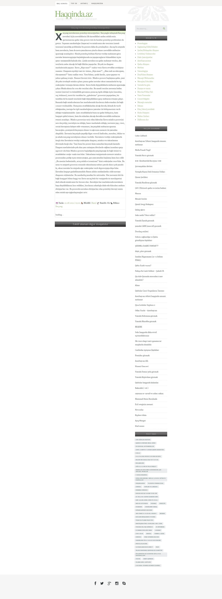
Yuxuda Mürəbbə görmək (145, 321)
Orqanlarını (140, 483)
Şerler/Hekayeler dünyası (148, 50)
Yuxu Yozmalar (143, 95)
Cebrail (138, 486)
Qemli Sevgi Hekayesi (144, 204)
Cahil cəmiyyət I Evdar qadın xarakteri (150, 450)
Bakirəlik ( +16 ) (141, 388)
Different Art (143, 120)
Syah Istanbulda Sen (151, 537)
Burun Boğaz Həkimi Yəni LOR (146, 493)
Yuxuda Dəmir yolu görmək (146, 372)
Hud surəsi (139, 426)
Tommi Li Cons (159, 533)
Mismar (162, 513)
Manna (138, 194)
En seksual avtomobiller (145, 446)
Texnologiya (142, 71)
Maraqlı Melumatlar (145, 78)
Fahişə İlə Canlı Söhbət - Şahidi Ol (149, 271)
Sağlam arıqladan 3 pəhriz (145, 517)
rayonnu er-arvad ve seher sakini (149, 394)
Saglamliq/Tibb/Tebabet (147, 47)
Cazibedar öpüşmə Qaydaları (147, 350)
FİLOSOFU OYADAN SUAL (155, 483)
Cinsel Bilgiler (143, 99)
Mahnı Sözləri (143, 116)
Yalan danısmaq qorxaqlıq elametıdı (149, 550)
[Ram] (93, 203)
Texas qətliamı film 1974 (144, 520)
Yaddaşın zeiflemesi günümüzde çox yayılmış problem (148, 470)
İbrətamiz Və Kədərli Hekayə (146, 513)
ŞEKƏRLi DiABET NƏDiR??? (146, 246)
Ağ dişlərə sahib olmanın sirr (147, 497)
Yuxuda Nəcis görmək (144, 155)
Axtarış (84, 3)
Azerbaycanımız (144, 61)
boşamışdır (140, 463)
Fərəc (138, 453)
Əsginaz (158, 530)
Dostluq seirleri (141, 232)
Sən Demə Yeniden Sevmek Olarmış (148, 565)
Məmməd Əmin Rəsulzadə (146, 399)
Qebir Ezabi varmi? (143, 266)
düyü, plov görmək (143, 251)
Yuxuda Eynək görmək (144, 221)
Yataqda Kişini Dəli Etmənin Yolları (150, 172)
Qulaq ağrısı (140, 210)
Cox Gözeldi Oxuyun (143, 439)
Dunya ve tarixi (143, 88)
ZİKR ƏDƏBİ (139, 533)
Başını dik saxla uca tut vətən (147, 460)
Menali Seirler (141, 199)
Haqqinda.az (73, 13)
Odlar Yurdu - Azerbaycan (146, 311)
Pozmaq (153, 503)
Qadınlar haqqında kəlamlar (146, 383)
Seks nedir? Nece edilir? (145, 215)
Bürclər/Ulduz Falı (145, 92)
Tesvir (138, 559)
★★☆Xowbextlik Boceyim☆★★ (148, 161)
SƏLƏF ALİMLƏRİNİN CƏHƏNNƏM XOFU (148, 456)
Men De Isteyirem (142, 503)
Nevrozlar (139, 410)
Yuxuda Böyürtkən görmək (146, 377)
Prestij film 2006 (141, 543)
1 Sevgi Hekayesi (141, 475)
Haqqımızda (97, 3)
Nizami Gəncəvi (141, 366)
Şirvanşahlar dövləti (143, 166)
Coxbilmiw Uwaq (151, 507)
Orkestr (162, 503)
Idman (140, 106)
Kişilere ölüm (140, 415)
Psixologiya (142, 43)
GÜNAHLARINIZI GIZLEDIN (144, 510)
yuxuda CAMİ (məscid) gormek (148, 226)
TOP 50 (74, 3)
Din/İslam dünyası (145, 75)
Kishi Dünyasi (143, 113)
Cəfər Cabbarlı (141, 136)
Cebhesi (138, 537)
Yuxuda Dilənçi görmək (144, 527)
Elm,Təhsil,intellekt (145, 109)
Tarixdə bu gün (143, 85)
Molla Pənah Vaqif (142, 150)
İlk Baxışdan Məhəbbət (144, 547)
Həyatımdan (160, 527)
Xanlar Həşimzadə (151, 486)
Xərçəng (59, 206)
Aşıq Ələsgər (140, 421)
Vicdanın (139, 507)
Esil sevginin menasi (144, 404)
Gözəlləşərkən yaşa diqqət (146, 466)
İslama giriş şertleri (143, 562)
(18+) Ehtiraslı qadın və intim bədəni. (150, 188)
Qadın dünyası (143, 64)
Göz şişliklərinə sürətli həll (147, 500)
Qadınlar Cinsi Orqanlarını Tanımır (149, 291)
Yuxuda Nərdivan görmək (146, 183)
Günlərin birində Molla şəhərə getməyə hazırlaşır (151, 479)
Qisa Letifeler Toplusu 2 (145, 305)
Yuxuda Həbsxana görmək (146, 316)
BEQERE (138, 327)
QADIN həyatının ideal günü (145, 443)
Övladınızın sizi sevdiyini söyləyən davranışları (148, 554)
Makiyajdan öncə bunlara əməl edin (149, 523)
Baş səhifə (62, 4)
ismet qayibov (148, 559)
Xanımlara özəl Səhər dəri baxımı (148, 540)
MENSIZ (148, 533)
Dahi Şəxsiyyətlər (144, 57)
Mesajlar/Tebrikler (145, 82)
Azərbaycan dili (141, 361)
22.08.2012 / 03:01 (72, 203)
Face (157, 547)
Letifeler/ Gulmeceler (146, 54)
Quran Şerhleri (141, 177)
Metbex (140, 68)
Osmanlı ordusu (141, 490)
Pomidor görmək (142, 356)
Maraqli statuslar (144, 102)
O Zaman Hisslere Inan (144, 530)
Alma (137, 285)
